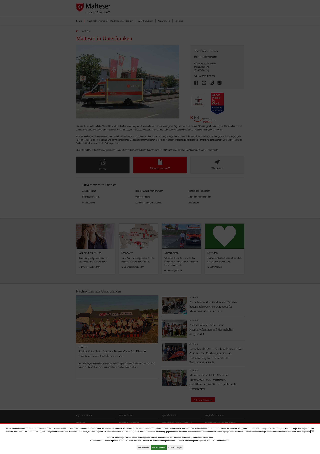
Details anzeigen (175, 447)
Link (312, 431)
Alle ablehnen (144, 447)
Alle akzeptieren (159, 447)
